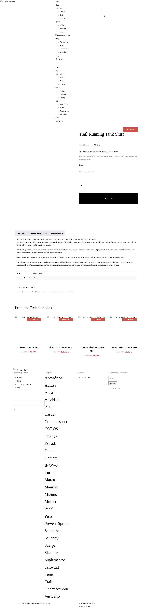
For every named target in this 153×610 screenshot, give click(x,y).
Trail (61, 15)
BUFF (50, 407)
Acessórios (64, 42)
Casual (62, 18)
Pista (48, 516)
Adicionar (109, 198)
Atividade (52, 399)
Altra (49, 392)
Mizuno (51, 494)
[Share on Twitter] (85, 209)
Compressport (90, 151)
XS (34, 278)
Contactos (58, 59)
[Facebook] (117, 394)
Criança (62, 32)
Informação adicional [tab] (38, 233)
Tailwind (52, 567)
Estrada (62, 12)
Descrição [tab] (21, 233)
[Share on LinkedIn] (93, 209)
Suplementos (64, 49)
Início (57, 2)
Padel (49, 509)
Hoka (49, 450)
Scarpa (50, 545)
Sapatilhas (53, 531)
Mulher (62, 25)
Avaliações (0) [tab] (57, 233)
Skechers (52, 552)
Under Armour (56, 589)
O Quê (57, 39)
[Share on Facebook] (81, 209)
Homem (63, 28)
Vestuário (63, 52)
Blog (57, 56)
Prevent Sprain (56, 523)
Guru (57, 5)
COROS (51, 429)
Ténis (49, 574)
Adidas (50, 385)
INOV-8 (51, 465)
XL (39, 278)
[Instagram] (111, 394)
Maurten (51, 487)
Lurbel (50, 472)
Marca (62, 45)
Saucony (51, 538)
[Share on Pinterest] (89, 209)
